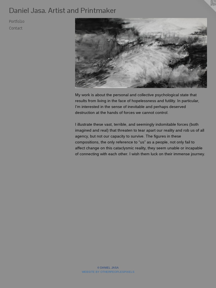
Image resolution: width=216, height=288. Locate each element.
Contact (15, 28)
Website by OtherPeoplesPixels (108, 271)
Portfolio (16, 21)
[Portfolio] (141, 53)
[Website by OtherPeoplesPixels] (205, 11)
